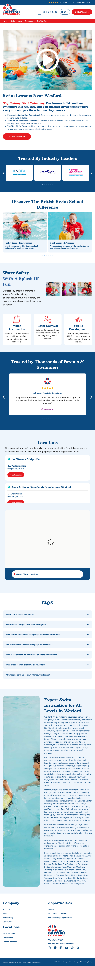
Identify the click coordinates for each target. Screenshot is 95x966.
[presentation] (43, 419)
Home (5, 21)
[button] (47, 60)
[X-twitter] (78, 948)
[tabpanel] (47, 395)
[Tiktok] (72, 948)
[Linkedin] (61, 948)
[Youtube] (67, 948)
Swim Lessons (16, 21)
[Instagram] (49, 948)
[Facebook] (55, 948)
